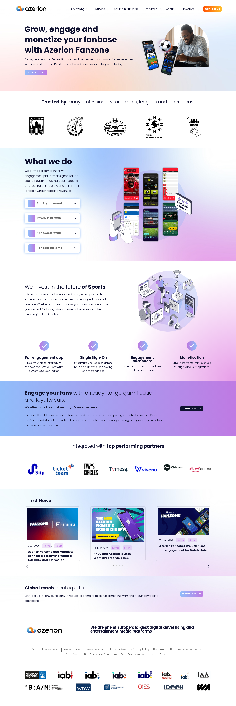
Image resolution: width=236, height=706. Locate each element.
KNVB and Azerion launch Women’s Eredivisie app (112, 556)
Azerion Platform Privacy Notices (83, 649)
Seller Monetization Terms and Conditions (91, 654)
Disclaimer (159, 649)
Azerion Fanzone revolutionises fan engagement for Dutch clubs (183, 548)
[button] (113, 565)
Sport (58, 545)
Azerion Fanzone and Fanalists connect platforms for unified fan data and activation (50, 556)
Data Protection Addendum (187, 649)
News (47, 545)
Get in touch (193, 408)
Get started (37, 72)
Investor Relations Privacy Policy (129, 649)
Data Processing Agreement (138, 654)
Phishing (165, 654)
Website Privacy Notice (45, 649)
